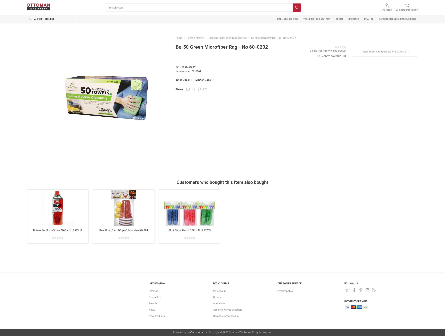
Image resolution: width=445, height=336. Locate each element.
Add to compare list (334, 56)
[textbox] (199, 7)
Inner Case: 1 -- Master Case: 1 (195, 79)
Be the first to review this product (328, 50)
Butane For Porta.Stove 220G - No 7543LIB (57, 230)
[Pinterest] (361, 290)
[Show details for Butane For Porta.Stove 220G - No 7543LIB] (57, 208)
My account (386, 10)
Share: (180, 89)
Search (297, 7)
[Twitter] (347, 290)
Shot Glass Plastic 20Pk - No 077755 (190, 230)
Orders (217, 297)
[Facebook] (354, 290)
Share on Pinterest (199, 89)
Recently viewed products (227, 309)
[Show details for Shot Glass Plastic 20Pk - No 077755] (189, 208)
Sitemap (153, 291)
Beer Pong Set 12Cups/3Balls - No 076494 (123, 230)
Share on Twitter (188, 89)
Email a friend (205, 89)
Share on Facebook (194, 89)
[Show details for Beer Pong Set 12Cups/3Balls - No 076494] (123, 208)
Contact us (155, 297)
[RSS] (374, 290)
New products (157, 316)
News (152, 309)
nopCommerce (195, 332)
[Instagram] (367, 290)
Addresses (219, 303)
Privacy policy (285, 291)
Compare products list (407, 10)
